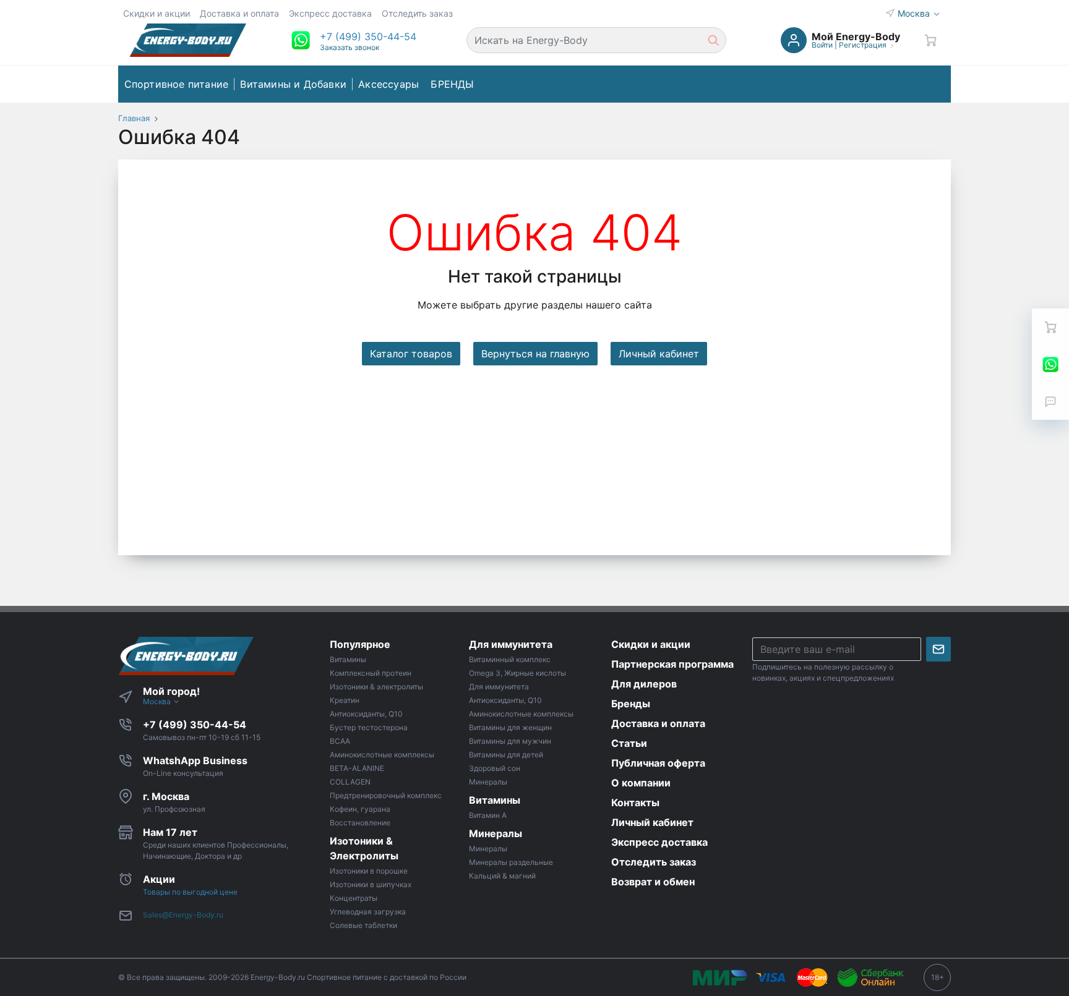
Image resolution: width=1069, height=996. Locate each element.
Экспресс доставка (330, 13)
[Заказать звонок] (1050, 401)
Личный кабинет (659, 353)
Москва (915, 13)
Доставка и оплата (239, 13)
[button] (368, 36)
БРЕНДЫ (452, 84)
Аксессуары (388, 84)
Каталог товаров (411, 353)
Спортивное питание (176, 84)
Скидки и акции (156, 13)
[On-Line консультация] (1050, 364)
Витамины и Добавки (293, 84)
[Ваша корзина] (930, 40)
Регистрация (863, 44)
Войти (822, 44)
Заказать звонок (349, 47)
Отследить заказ (417, 13)
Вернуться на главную (535, 353)
